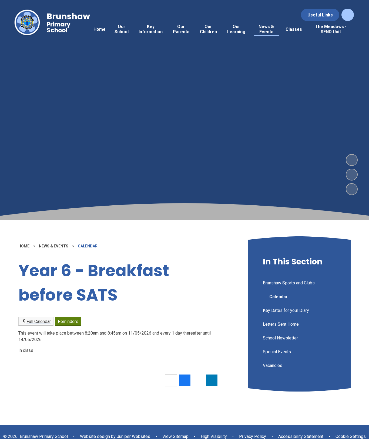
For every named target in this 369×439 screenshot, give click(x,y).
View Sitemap (175, 436)
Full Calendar (38, 321)
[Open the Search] (347, 15)
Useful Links (320, 15)
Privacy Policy (252, 436)
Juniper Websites (133, 436)
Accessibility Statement (300, 436)
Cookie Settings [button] (351, 436)
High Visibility (214, 436)
